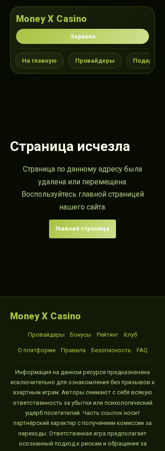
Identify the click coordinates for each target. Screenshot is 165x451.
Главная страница (82, 228)
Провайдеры (95, 60)
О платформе (36, 350)
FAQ (142, 350)
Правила (73, 350)
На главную (39, 60)
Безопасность (111, 350)
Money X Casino (51, 18)
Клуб (130, 334)
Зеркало (82, 36)
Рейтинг (107, 334)
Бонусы (80, 334)
